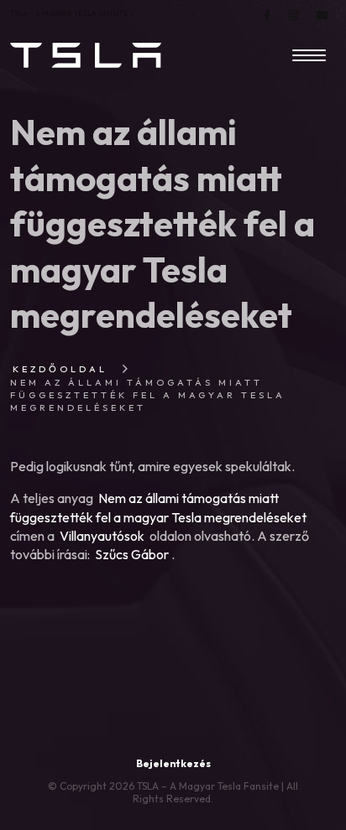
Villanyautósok (102, 535)
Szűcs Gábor (132, 554)
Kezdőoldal (60, 369)
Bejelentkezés (173, 763)
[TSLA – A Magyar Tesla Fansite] (85, 55)
